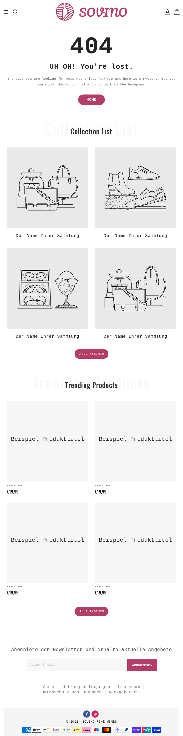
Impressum (128, 687)
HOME (91, 100)
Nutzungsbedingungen (86, 687)
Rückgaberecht (125, 692)
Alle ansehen (91, 354)
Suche (49, 687)
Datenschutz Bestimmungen (72, 692)
